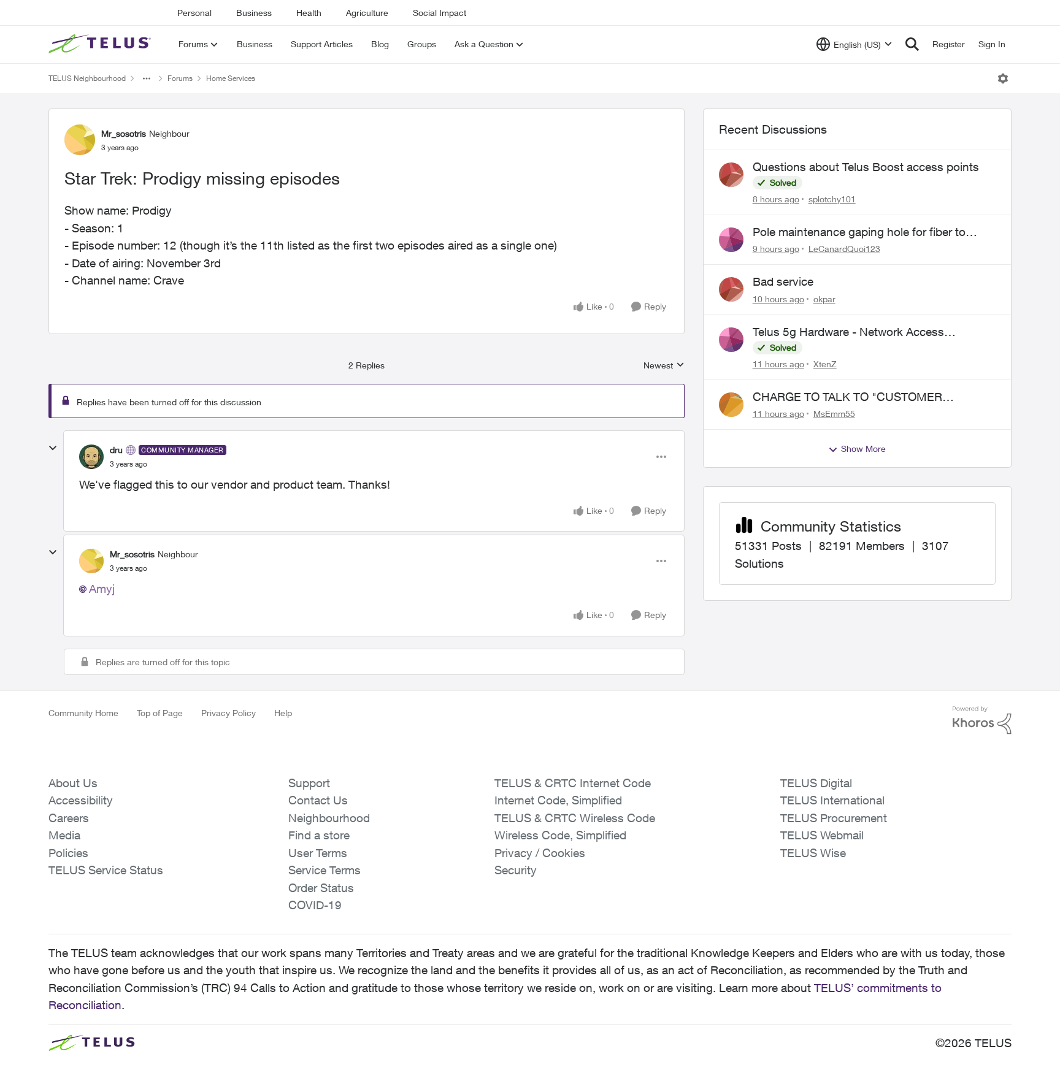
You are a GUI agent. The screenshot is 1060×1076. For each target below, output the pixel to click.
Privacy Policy (228, 713)
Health (308, 12)
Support (309, 783)
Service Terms (324, 870)
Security (515, 870)
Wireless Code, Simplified (560, 835)
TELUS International (832, 800)
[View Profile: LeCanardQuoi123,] (731, 239)
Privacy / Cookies (539, 853)
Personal (194, 12)
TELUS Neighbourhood (87, 78)
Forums (180, 78)
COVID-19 (315, 905)
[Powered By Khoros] (982, 720)
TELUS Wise (813, 853)
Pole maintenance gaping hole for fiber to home (859, 232)
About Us (73, 783)
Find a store (319, 835)
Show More (863, 448)
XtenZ (825, 364)
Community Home (83, 713)
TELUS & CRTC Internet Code (572, 783)
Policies (68, 853)
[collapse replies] (52, 448)
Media (64, 835)
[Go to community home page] (101, 44)
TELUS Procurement (833, 818)
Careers (68, 818)
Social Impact (439, 12)
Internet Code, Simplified (558, 800)
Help (283, 713)
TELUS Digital (816, 783)
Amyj (102, 588)
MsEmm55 (834, 413)
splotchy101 (832, 199)
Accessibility (80, 800)
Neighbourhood (329, 818)
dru (116, 450)
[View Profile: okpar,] (731, 289)
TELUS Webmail (822, 835)
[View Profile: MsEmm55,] (731, 404)
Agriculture (367, 12)
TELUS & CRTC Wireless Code (574, 818)
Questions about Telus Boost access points (866, 167)
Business (254, 12)
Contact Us (318, 800)
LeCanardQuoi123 (844, 248)
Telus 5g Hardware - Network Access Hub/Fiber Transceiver (848, 332)
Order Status (321, 888)
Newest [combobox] (664, 366)
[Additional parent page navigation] (146, 78)
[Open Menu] (1003, 78)
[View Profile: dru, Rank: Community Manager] (91, 457)
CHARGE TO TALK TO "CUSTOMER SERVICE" (847, 397)
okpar (824, 299)
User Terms (317, 853)
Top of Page (160, 713)
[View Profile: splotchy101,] (731, 174)
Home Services (230, 78)
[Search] (912, 44)
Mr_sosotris (123, 133)
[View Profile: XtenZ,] (731, 339)
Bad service (783, 281)
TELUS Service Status (105, 870)
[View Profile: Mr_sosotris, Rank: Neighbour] (79, 139)
